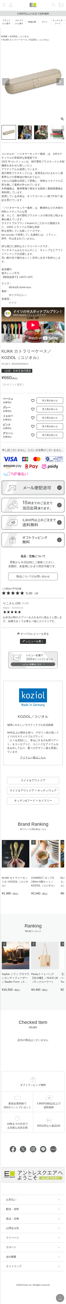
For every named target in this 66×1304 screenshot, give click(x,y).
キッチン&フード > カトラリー (33, 800)
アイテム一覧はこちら (33, 757)
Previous (6, 81)
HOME (4, 36)
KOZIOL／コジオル (19, 36)
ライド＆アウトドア (33, 780)
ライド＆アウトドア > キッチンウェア (33, 790)
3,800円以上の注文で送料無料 (33, 13)
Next (60, 81)
